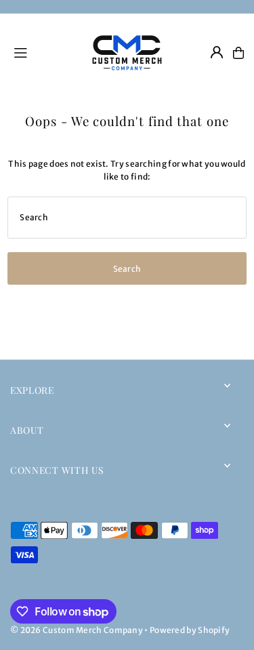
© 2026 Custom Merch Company (76, 630)
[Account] (217, 52)
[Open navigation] (43, 52)
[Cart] (238, 53)
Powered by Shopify (190, 630)
